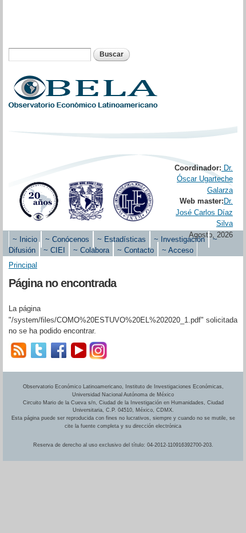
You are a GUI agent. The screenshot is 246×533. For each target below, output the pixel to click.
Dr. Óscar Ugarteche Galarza (205, 179)
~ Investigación (179, 239)
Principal (23, 265)
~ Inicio (25, 239)
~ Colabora (91, 250)
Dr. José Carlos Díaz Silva (204, 212)
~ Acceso (177, 250)
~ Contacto (135, 250)
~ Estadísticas (121, 239)
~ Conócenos (67, 239)
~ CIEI (54, 250)
